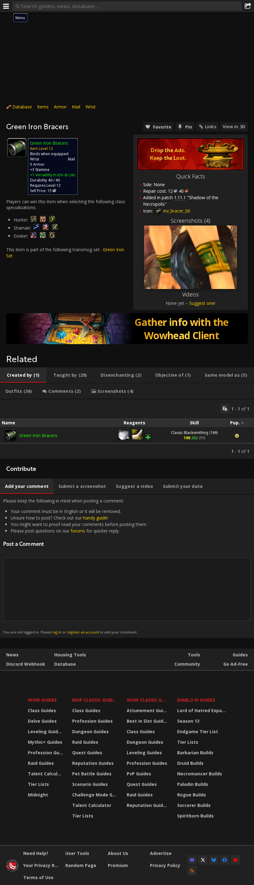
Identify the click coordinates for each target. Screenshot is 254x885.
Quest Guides (87, 753)
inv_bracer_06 (176, 211)
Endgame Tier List (197, 731)
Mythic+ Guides (45, 742)
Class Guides (42, 710)
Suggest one (201, 303)
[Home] (12, 870)
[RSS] (192, 870)
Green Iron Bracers (38, 435)
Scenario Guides (90, 784)
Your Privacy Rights (42, 865)
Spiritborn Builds (195, 816)
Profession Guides (46, 753)
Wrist (90, 107)
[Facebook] (224, 860)
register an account (83, 632)
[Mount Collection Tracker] (127, 328)
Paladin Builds (192, 784)
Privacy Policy (165, 865)
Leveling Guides (45, 731)
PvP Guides (139, 774)
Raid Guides (41, 763)
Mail (76, 107)
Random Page (80, 865)
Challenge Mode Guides (95, 795)
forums (78, 531)
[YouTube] (235, 860)
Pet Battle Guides (92, 774)
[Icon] (16, 147)
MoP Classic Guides (95, 700)
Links (210, 126)
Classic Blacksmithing (189, 432)
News (12, 655)
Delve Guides (42, 721)
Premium (118, 865)
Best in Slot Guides (148, 721)
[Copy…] (225, 408)
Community (187, 664)
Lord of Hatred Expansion (202, 710)
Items (43, 107)
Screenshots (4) (190, 220)
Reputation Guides (93, 763)
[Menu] (6, 6)
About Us (118, 853)
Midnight (38, 795)
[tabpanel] (127, 429)
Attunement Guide (148, 710)
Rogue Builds (191, 795)
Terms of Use (38, 877)
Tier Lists (38, 784)
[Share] (248, 6)
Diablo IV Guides (196, 700)
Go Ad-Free (235, 664)
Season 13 (188, 721)
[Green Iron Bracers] (10, 435)
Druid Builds (190, 763)
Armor (60, 107)
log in (56, 632)
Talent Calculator (46, 774)
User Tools (77, 853)
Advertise (161, 853)
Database (22, 107)
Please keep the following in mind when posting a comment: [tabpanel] (75, 566)
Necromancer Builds (199, 774)
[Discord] (192, 860)
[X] (203, 860)
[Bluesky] (213, 860)
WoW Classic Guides (148, 700)
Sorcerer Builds (194, 805)
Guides (240, 655)
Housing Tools (70, 655)
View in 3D (234, 126)
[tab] (23, 375)
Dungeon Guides (90, 731)
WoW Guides (42, 700)
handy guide (95, 518)
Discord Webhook (25, 664)
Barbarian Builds (195, 753)
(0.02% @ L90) (63, 175)
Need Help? (35, 853)
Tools (194, 655)
